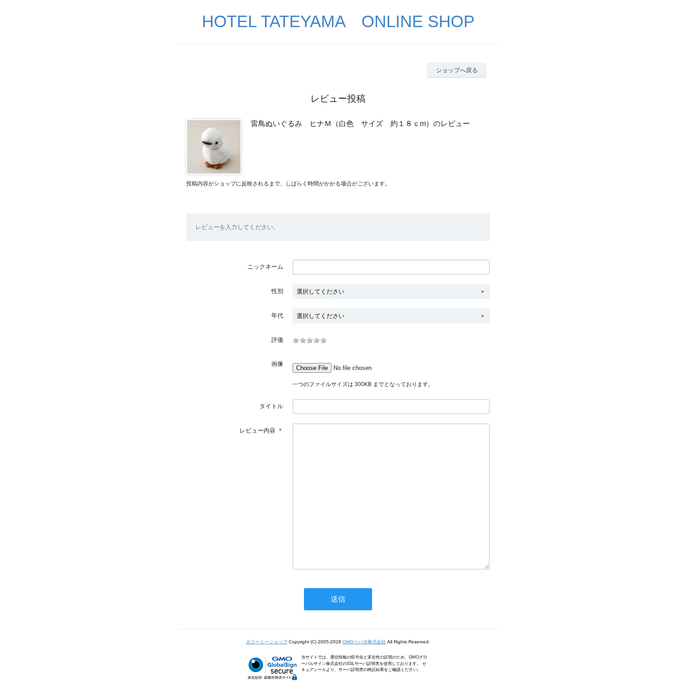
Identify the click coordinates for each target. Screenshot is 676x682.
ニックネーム (265, 266)
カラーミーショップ (266, 641)
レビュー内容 (257, 430)
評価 (277, 339)
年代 (277, 315)
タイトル (271, 406)
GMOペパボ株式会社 (364, 641)
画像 (277, 363)
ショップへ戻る (457, 70)
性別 (277, 291)
